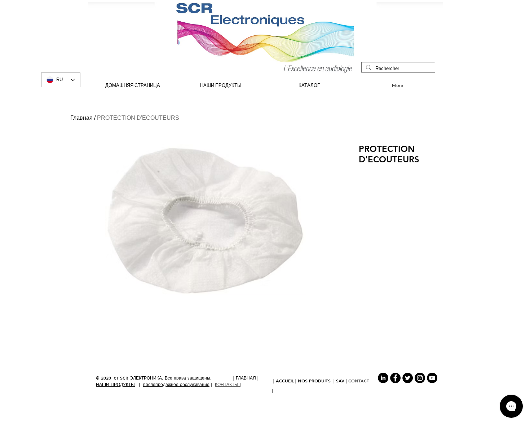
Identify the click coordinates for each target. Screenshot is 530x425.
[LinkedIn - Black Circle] (383, 378)
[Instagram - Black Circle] (420, 378)
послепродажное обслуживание (176, 384)
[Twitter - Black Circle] (407, 378)
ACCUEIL (285, 381)
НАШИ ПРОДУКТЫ (115, 384)
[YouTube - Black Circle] (432, 378)
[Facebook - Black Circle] (395, 378)
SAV (341, 381)
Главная (81, 118)
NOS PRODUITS (315, 381)
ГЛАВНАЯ (246, 378)
